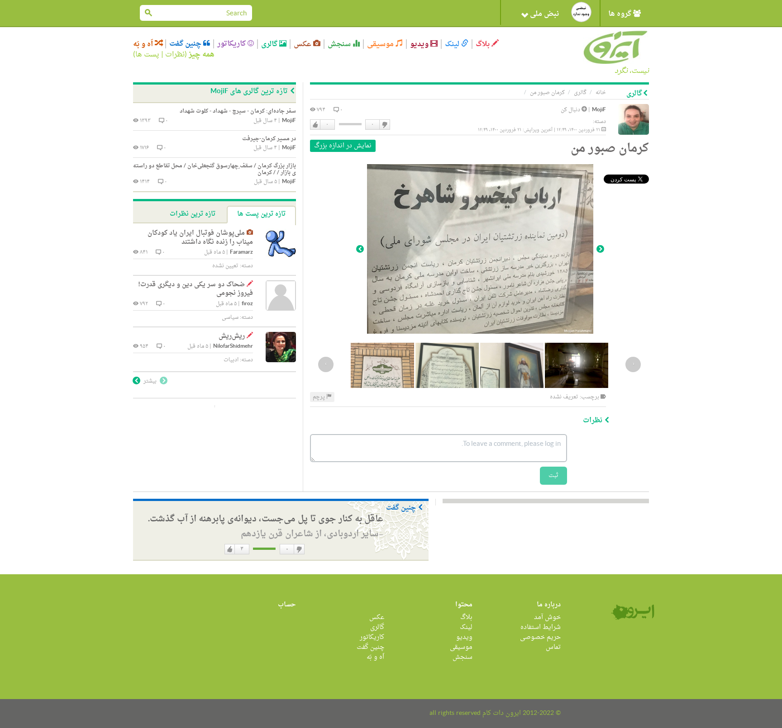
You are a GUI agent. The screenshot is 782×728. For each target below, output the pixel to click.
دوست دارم (315, 125)
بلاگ (483, 44)
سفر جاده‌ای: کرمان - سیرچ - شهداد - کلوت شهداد (238, 111)
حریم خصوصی (540, 637)
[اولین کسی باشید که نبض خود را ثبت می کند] (581, 12)
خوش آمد (547, 617)
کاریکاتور (232, 43)
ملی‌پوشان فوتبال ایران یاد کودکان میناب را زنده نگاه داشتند (200, 237)
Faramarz (241, 252)
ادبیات (231, 360)
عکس (303, 44)
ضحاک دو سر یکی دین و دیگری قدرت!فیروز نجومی (195, 289)
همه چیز (202, 54)
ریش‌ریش (232, 336)
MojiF (599, 110)
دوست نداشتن (384, 125)
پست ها (147, 54)
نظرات (175, 54)
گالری (270, 44)
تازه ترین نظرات (192, 214)
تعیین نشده (225, 266)
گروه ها (620, 14)
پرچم (319, 397)
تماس (553, 647)
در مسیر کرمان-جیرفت (269, 139)
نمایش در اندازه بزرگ (343, 146)
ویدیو (420, 44)
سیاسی (230, 317)
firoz (247, 304)
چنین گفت (186, 43)
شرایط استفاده (540, 627)
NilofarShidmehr (233, 346)
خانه (601, 93)
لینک (453, 44)
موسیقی (381, 44)
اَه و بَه (144, 44)
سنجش (340, 44)
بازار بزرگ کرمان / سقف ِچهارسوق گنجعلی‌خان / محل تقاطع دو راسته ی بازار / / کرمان (214, 169)
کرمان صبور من (547, 93)
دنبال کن (571, 110)
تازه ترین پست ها (261, 214)
